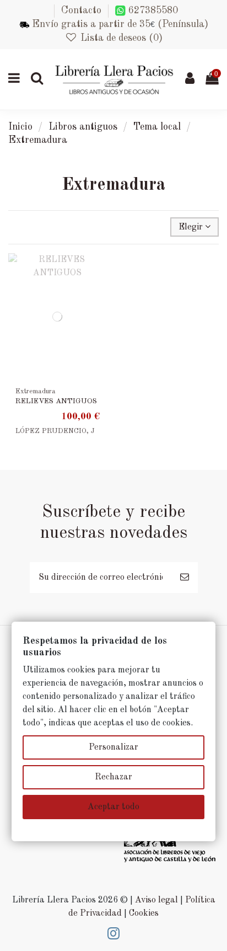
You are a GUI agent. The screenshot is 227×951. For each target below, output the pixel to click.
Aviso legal (156, 900)
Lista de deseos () (120, 38)
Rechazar (113, 777)
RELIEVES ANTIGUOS (56, 401)
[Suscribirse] (184, 577)
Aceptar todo (113, 807)
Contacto (81, 10)
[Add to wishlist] (97, 271)
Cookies (144, 913)
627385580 (152, 10)
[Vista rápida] (97, 291)
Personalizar (113, 747)
